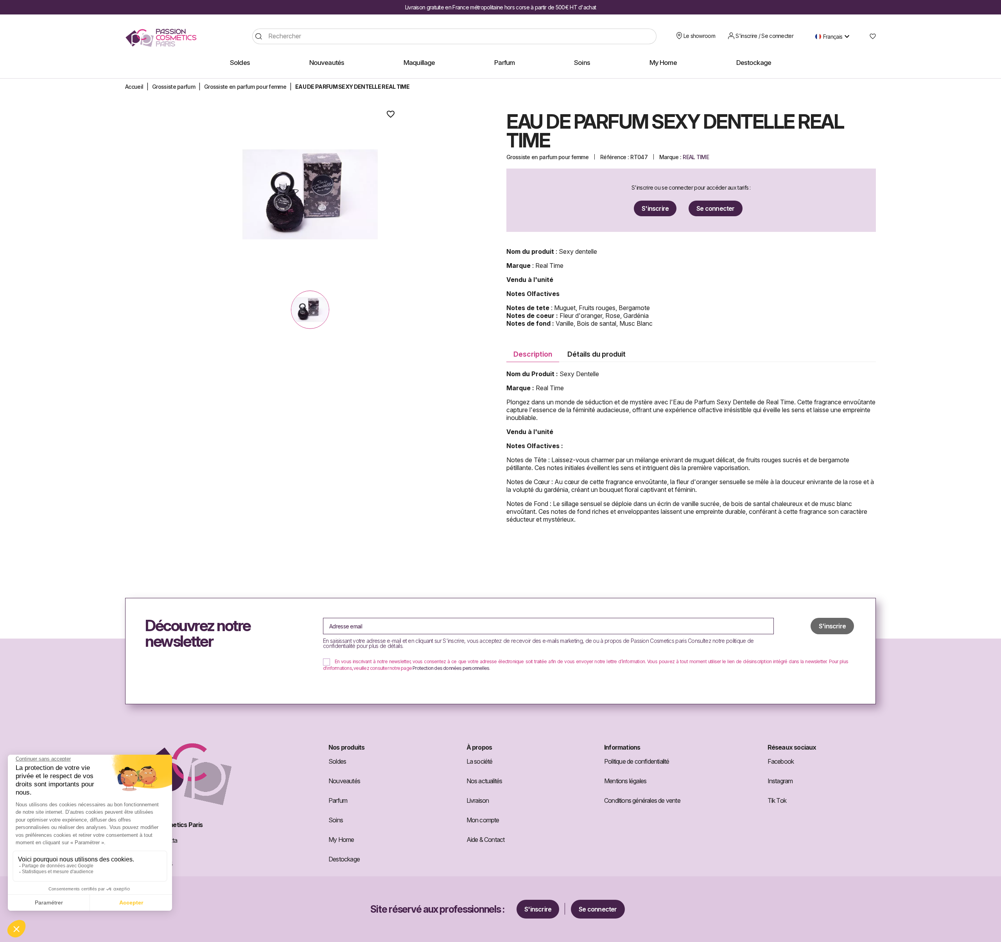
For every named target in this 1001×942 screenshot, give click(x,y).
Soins (335, 820)
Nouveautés (344, 781)
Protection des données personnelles (451, 668)
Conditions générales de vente (642, 800)
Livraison (477, 800)
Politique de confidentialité (636, 761)
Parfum (337, 800)
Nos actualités (484, 781)
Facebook (781, 761)
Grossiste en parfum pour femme (547, 157)
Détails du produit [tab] (596, 354)
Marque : (670, 157)
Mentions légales (625, 781)
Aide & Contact (485, 839)
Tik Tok (777, 800)
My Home (341, 839)
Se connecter (715, 208)
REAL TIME (696, 157)
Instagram (780, 781)
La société (479, 761)
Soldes (337, 761)
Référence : (614, 157)
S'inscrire (655, 208)
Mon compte (482, 820)
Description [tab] (532, 354)
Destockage (344, 859)
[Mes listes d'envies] (870, 36)
